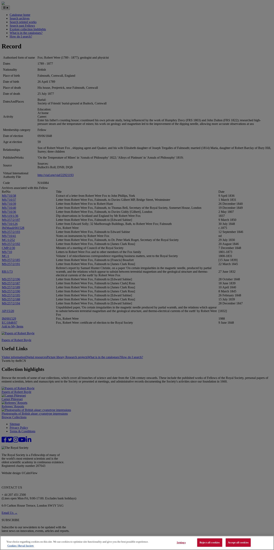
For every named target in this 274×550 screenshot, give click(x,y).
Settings (181, 542)
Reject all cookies (210, 542)
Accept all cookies (238, 542)
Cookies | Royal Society (20, 545)
